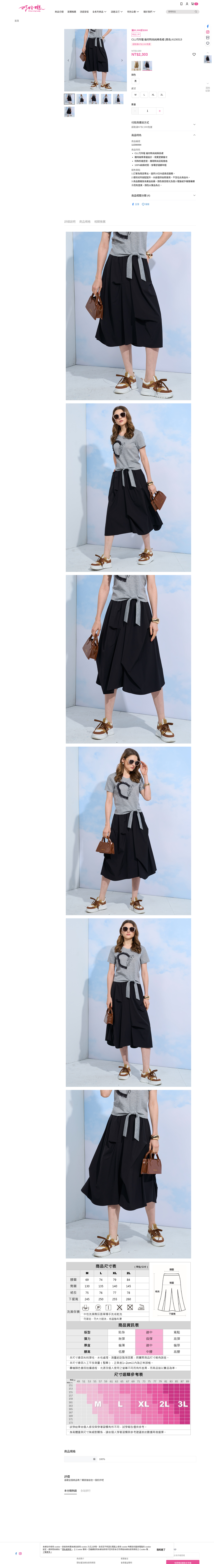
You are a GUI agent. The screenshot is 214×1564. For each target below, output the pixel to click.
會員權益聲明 (126, 1563)
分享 (137, 204)
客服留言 (124, 1559)
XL (153, 94)
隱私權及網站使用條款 (86, 1563)
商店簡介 (80, 1559)
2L (162, 94)
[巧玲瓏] (32, 8)
